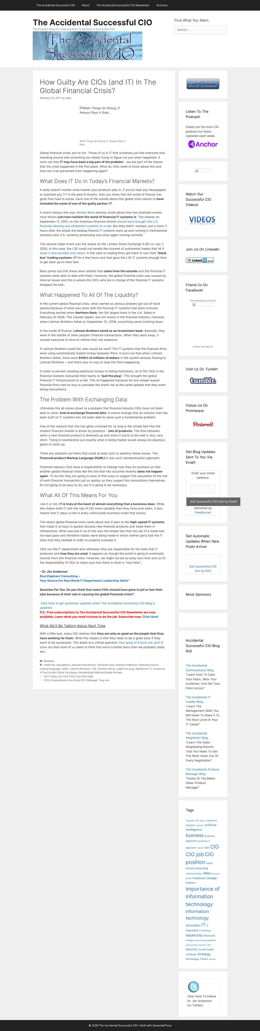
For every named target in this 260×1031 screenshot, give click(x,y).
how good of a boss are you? (139, 642)
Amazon (190, 825)
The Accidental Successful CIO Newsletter (122, 5)
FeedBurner (203, 512)
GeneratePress (162, 1025)
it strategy (205, 930)
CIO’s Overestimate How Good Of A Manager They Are (76, 680)
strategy (204, 954)
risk (208, 945)
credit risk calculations (57, 664)
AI (197, 820)
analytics (200, 825)
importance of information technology (203, 896)
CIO (214, 847)
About (85, 5)
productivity (191, 945)
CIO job (195, 854)
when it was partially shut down (62, 253)
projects (202, 945)
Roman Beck (85, 212)
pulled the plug (125, 668)
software (191, 954)
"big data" (190, 820)
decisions (215, 874)
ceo (206, 847)
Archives (162, 5)
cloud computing (197, 868)
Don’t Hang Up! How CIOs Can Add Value (68, 676)
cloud (209, 862)
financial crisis (106, 664)
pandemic (211, 940)
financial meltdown (126, 664)
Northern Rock (106, 668)
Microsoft (209, 935)
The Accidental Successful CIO (55, 5)
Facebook (199, 878)
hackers (191, 882)
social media (205, 949)
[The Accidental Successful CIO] (203, 305)
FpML (65, 668)
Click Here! (150, 616)
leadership (194, 935)
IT (203, 924)
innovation (193, 925)
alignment (212, 820)
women (212, 959)
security (192, 949)
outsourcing (200, 940)
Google (212, 878)
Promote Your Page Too (203, 347)
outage (189, 940)
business (195, 835)
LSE (94, 668)
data (206, 873)
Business (49, 660)
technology (192, 958)
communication (194, 873)
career (200, 848)
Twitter (204, 958)
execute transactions (83, 664)
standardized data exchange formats (100, 672)
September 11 (143, 668)
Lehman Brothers (80, 668)
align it (202, 820)
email (188, 878)
